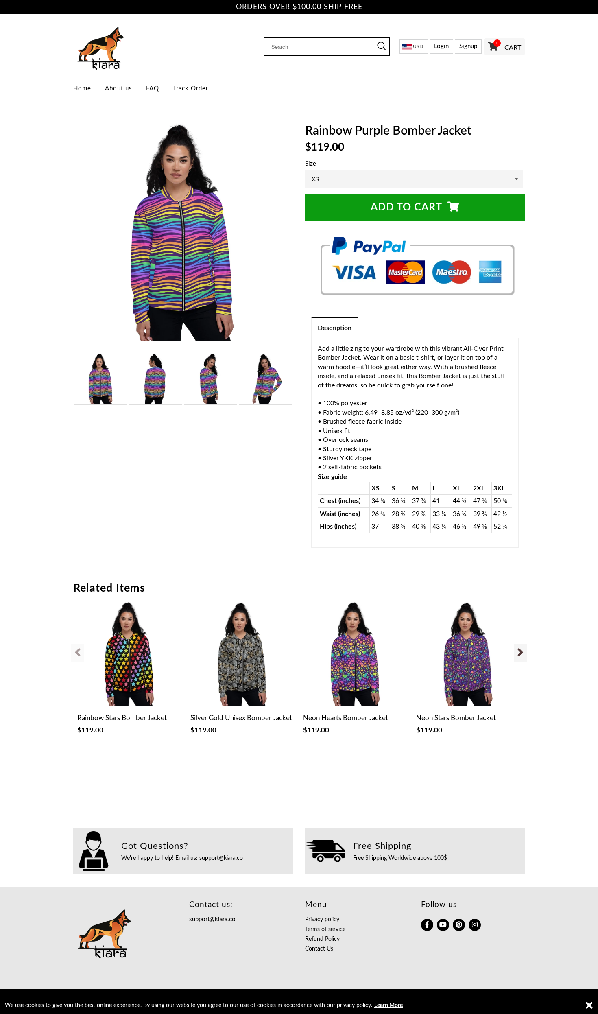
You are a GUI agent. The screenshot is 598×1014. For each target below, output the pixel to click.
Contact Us (319, 949)
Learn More (388, 1005)
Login (441, 46)
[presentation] (77, 653)
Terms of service (325, 929)
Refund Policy (322, 939)
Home (82, 88)
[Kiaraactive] (125, 46)
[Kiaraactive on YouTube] (443, 925)
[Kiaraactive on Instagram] (475, 925)
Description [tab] (334, 328)
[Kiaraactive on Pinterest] (459, 925)
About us (118, 88)
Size (310, 164)
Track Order (190, 88)
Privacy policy (322, 919)
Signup (468, 46)
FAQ (152, 88)
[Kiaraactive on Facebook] (427, 925)
